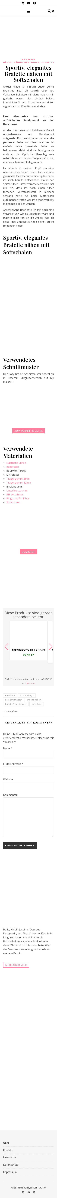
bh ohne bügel (27, 695)
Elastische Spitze (16, 463)
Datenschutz (10, 1164)
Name (7, 748)
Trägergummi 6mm (17, 478)
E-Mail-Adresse (13, 764)
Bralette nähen (34, 699)
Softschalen (13, 502)
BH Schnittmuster (13, 699)
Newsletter (9, 1157)
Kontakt (8, 1150)
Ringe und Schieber (17, 498)
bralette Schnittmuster (16, 704)
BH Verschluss (14, 494)
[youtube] (29, 3)
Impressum (10, 1172)
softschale (37, 704)
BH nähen (10, 695)
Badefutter (12, 466)
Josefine (12, 711)
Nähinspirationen (26, 62)
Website (8, 779)
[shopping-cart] (23, 3)
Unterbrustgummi (17, 490)
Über (6, 1143)
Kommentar (10, 795)
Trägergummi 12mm (18, 482)
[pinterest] (34, 3)
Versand (31, 683)
